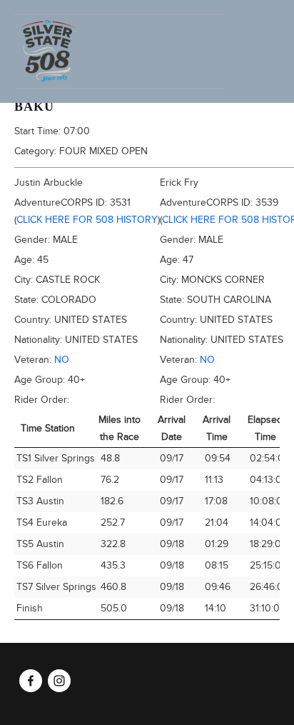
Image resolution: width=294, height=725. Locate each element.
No (61, 360)
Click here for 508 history (87, 220)
